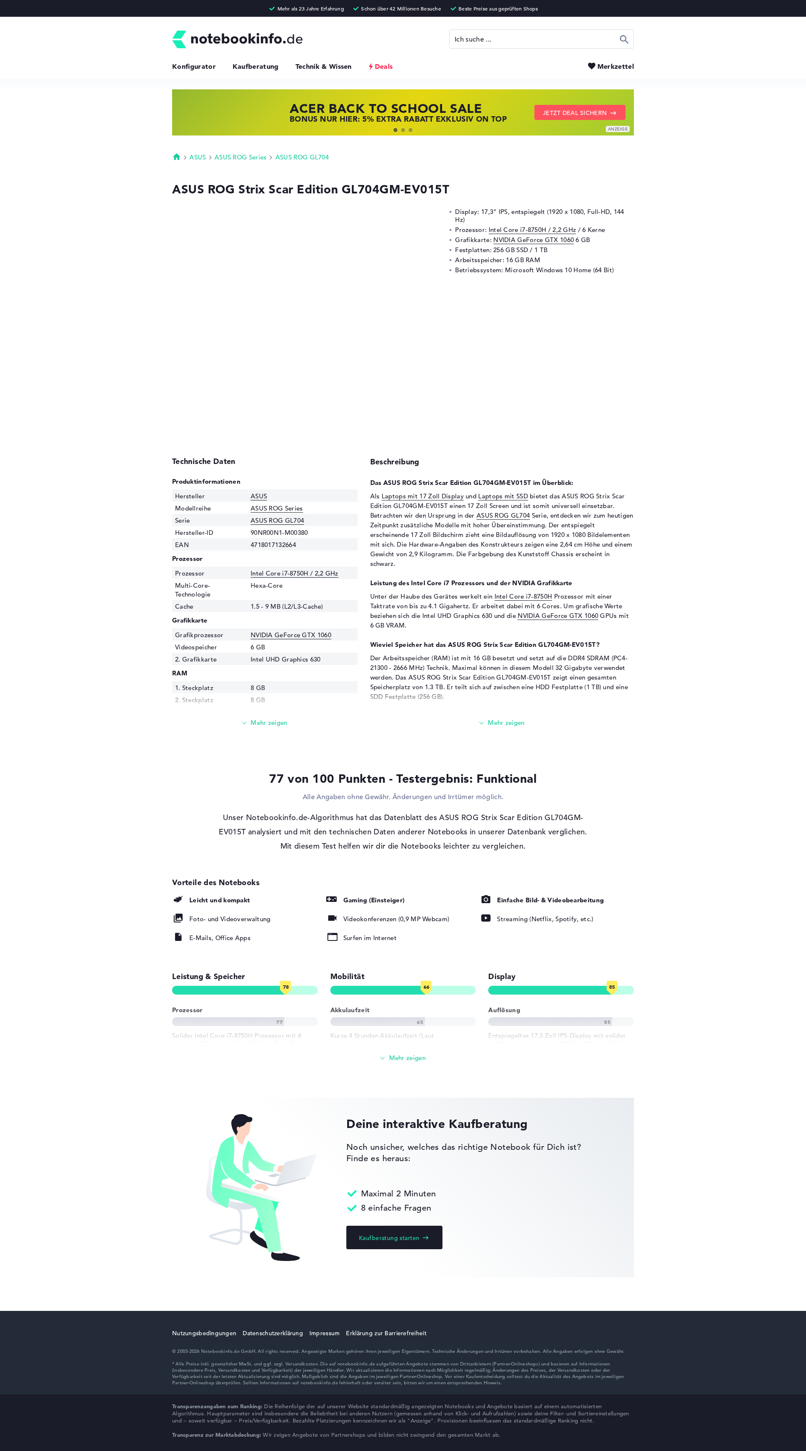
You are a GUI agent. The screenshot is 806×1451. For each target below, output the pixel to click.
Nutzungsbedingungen (204, 1333)
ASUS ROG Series (241, 157)
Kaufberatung (256, 66)
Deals (384, 66)
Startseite (176, 156)
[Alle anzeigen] (403, 1058)
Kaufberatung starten (389, 1238)
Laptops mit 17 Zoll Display (423, 496)
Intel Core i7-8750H (523, 596)
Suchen (624, 39)
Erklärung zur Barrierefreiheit (386, 1333)
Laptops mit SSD (503, 496)
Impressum (324, 1333)
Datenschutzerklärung (273, 1333)
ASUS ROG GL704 (302, 157)
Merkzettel (615, 66)
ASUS (197, 157)
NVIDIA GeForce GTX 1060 (533, 240)
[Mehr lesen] (265, 723)
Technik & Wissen (324, 66)
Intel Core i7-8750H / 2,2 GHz (532, 230)
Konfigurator (194, 66)
